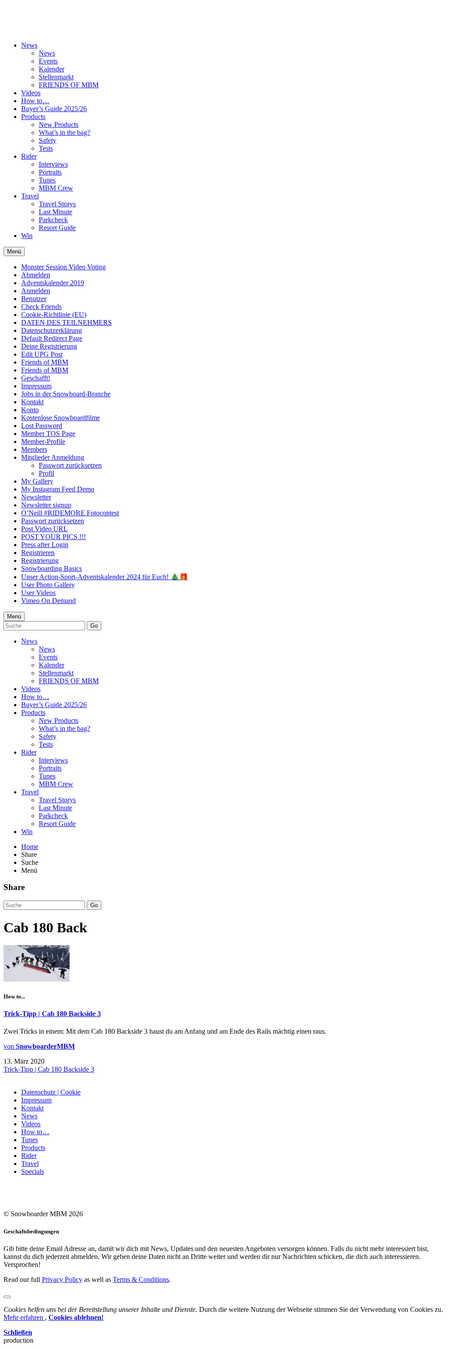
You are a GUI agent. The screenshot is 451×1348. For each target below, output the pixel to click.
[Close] (7, 1297)
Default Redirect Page (51, 338)
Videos (31, 93)
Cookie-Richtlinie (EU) (53, 314)
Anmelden (35, 290)
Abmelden (35, 275)
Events (48, 61)
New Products (58, 124)
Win (27, 235)
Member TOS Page (48, 433)
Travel (30, 196)
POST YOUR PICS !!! (53, 536)
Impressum (36, 386)
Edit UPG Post (42, 354)
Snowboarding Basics (51, 568)
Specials (32, 1171)
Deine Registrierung (49, 346)
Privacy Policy (62, 1279)
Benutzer (33, 298)
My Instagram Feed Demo (57, 489)
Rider (29, 156)
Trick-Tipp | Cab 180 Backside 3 (52, 1013)
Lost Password (41, 425)
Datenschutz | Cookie (51, 1092)
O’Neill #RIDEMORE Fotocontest (70, 513)
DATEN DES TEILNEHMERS (66, 322)
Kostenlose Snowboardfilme (60, 417)
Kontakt (32, 402)
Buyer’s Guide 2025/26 (54, 108)
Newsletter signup (46, 505)
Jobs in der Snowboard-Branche (66, 394)
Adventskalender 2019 (52, 283)
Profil (46, 473)
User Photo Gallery (48, 584)
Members (34, 449)
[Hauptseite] (55, 23)
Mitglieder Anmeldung (52, 457)
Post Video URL (44, 528)
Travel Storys (57, 204)
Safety (47, 140)
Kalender (51, 69)
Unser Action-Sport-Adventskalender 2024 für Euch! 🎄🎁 (104, 577)
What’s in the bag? (64, 132)
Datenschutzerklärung (51, 330)
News (29, 45)
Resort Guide (57, 227)
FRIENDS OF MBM (69, 85)
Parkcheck (53, 219)
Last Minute (55, 212)
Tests (46, 148)
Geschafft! (35, 378)
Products (33, 116)
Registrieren (38, 552)
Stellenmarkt (56, 77)
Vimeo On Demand (48, 600)
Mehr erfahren (24, 1317)
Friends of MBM (44, 362)
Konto (30, 409)
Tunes (47, 180)
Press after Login (44, 544)
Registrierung (40, 560)
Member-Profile (43, 441)
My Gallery (37, 481)
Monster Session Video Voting (63, 267)
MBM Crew (56, 188)
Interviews (53, 164)
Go (94, 625)
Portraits (50, 172)
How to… (35, 100)
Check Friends (41, 306)
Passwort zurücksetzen (70, 465)
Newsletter (36, 497)
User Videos (38, 592)
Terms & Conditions (141, 1279)
